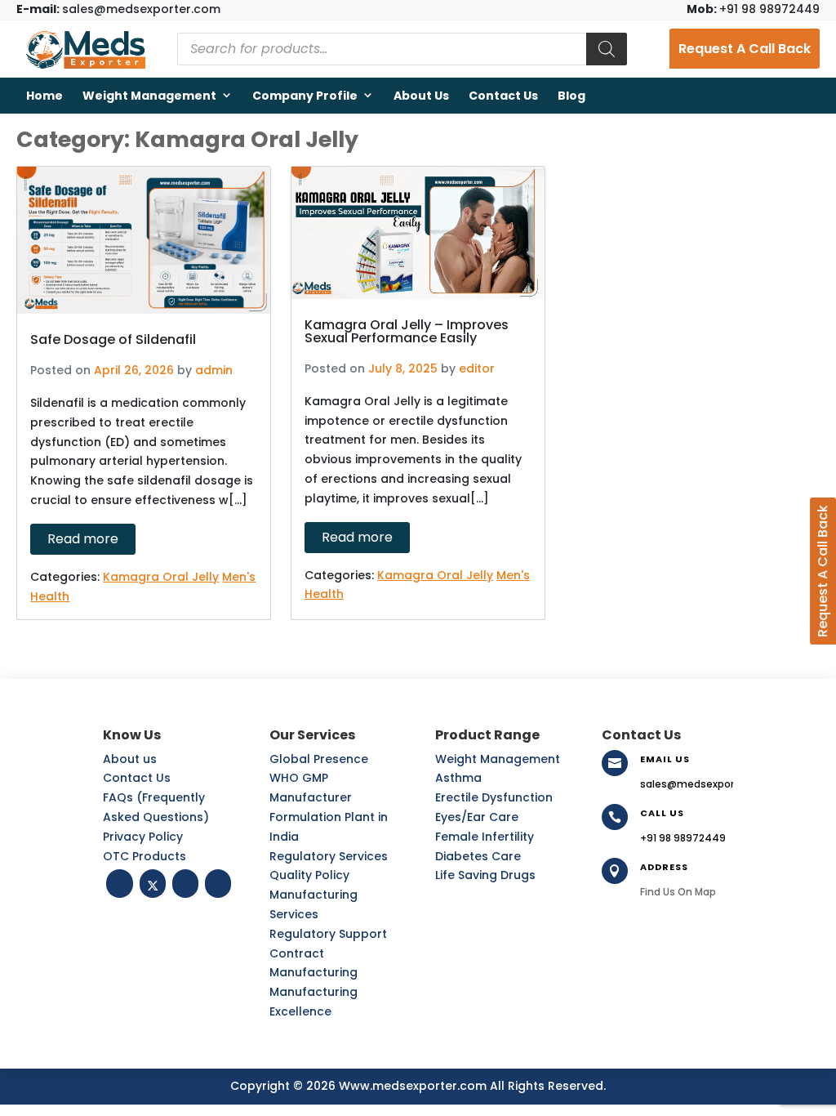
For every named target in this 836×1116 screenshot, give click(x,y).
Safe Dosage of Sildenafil (113, 339)
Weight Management (149, 95)
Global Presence (318, 759)
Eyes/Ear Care (476, 817)
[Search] (606, 49)
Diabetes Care (478, 856)
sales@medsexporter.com (118, 9)
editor (477, 368)
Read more (82, 538)
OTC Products (144, 856)
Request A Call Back (744, 48)
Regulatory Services (328, 856)
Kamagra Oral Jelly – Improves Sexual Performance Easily (407, 331)
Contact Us (503, 95)
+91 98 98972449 (753, 9)
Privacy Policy (143, 836)
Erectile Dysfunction (494, 797)
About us (421, 95)
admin (214, 370)
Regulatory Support (328, 934)
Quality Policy (309, 875)
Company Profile (305, 95)
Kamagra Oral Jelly (161, 577)
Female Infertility (484, 836)
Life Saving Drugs (485, 875)
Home (44, 95)
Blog (571, 95)
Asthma (458, 778)
